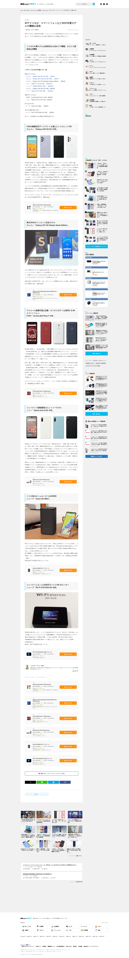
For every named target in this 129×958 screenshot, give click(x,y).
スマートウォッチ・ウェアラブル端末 (93, 365)
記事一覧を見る (96, 353)
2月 (68, 936)
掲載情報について (51, 946)
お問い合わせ (69, 946)
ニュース (26, 19)
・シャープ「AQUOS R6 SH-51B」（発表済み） (40, 86)
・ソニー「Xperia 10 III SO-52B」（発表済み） (39, 91)
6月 (42, 936)
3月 (61, 936)
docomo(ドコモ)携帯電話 (101, 363)
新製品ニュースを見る (96, 456)
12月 (81, 936)
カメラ (99, 60)
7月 (35, 936)
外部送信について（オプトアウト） (91, 946)
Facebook (101, 4)
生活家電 (99, 55)
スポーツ (99, 83)
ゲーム (99, 66)
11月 (88, 936)
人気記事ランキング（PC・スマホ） (96, 160)
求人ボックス (79, 881)
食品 (99, 106)
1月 (74, 936)
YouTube (107, 4)
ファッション (99, 89)
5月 (48, 936)
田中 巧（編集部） (32, 29)
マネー (97, 94)
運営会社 (75, 946)
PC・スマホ (99, 44)
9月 (101, 936)
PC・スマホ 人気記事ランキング (96, 246)
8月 (29, 936)
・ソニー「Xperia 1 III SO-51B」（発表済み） (39, 83)
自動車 (99, 77)
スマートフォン (44, 794)
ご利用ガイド (38, 946)
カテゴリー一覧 (104, 922)
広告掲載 (80, 946)
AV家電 (99, 49)
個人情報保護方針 (60, 946)
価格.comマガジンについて (28, 946)
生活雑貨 (99, 100)
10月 (95, 936)
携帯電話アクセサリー (90, 363)
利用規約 (44, 946)
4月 (55, 936)
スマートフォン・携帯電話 (32, 794)
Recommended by (72, 855)
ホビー (99, 72)
